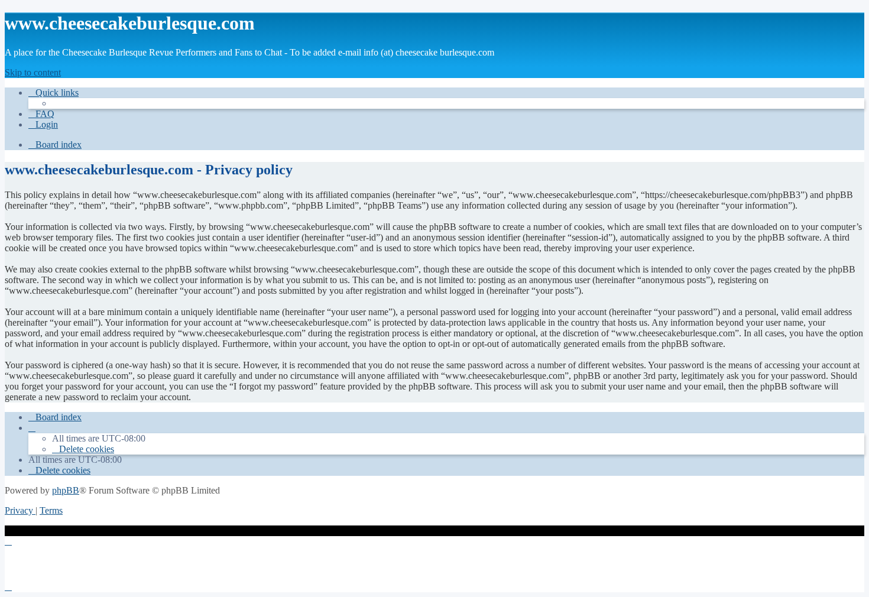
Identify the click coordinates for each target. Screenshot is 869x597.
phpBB (65, 490)
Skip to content (33, 72)
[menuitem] (41, 114)
